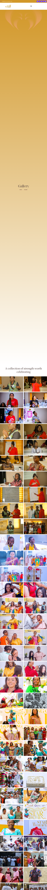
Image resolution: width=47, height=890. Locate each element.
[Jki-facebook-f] (39, 1)
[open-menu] (31, 6)
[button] (23, 374)
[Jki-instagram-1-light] (37, 1)
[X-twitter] (43, 1)
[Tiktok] (41, 1)
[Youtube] (45, 1)
